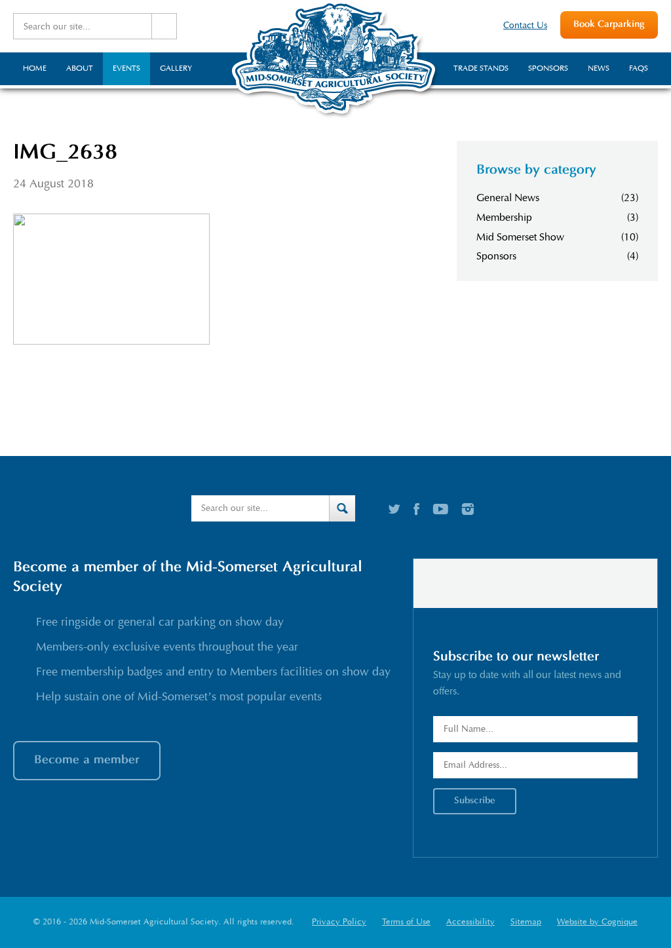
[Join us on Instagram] (467, 509)
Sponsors (496, 256)
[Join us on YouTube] (440, 509)
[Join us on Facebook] (416, 509)
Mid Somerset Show (520, 237)
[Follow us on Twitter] (394, 509)
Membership (504, 217)
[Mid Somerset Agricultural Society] (335, 117)
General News (507, 198)
